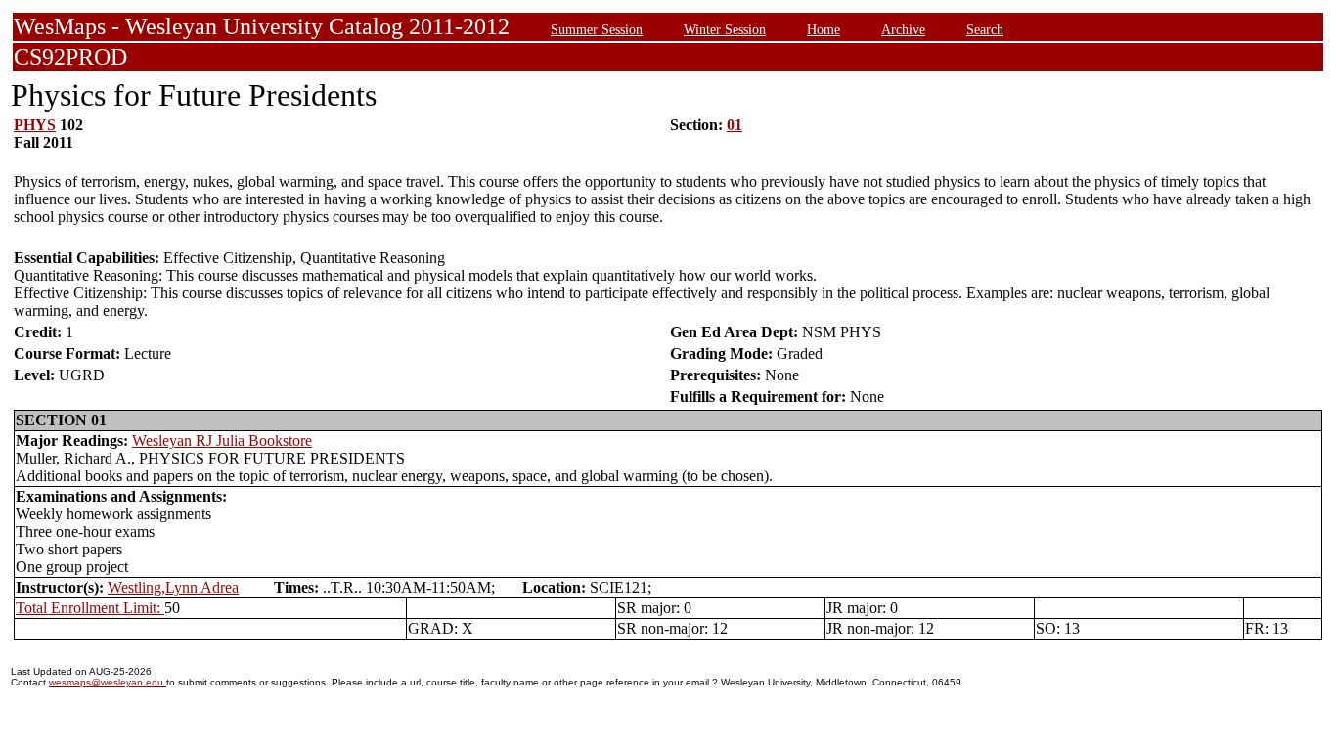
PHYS (35, 124)
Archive (903, 29)
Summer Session (597, 29)
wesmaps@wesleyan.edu (107, 682)
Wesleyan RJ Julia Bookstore (222, 440)
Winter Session (725, 29)
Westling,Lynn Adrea (173, 587)
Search (984, 29)
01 (734, 124)
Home (823, 29)
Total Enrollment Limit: (90, 607)
